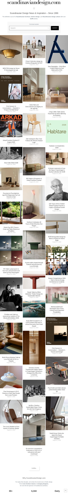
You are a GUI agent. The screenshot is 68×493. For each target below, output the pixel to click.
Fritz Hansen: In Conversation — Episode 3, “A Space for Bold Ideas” (11, 108)
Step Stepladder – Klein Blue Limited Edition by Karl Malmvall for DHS (57, 68)
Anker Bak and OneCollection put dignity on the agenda (34, 106)
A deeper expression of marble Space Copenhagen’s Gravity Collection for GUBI (57, 170)
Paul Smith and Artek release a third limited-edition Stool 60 (57, 389)
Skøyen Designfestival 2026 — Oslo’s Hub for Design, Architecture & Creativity (57, 280)
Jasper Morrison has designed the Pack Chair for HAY (34, 483)
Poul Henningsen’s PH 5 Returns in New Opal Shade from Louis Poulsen (11, 393)
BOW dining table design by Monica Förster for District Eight (56, 238)
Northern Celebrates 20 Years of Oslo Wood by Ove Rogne (34, 223)
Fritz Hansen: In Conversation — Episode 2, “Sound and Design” (56, 350)
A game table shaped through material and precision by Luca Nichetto (34, 264)
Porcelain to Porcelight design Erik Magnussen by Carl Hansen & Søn (11, 195)
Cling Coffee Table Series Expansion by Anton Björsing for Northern (57, 113)
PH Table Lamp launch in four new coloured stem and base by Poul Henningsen (11, 270)
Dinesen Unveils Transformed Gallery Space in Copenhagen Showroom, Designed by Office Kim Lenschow (34, 371)
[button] (34, 8)
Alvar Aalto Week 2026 (11, 163)
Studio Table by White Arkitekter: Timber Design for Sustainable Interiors (34, 294)
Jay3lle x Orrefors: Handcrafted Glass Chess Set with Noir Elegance (34, 407)
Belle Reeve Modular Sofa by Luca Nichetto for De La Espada (11, 359)
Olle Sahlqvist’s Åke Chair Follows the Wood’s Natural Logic (34, 140)
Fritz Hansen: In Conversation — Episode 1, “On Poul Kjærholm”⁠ (11, 466)
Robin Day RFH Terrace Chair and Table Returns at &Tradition (11, 229)
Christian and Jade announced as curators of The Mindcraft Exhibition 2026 (11, 316)
